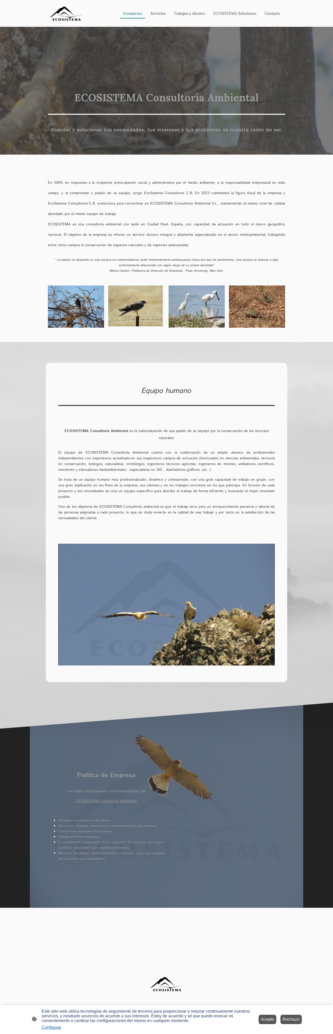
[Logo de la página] (66, 13)
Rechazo (291, 1019)
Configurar (51, 1027)
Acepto (267, 1019)
